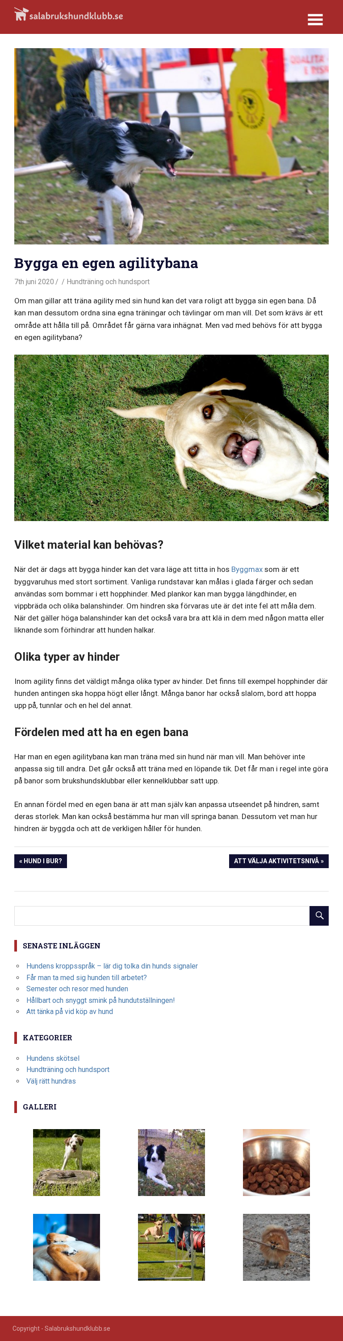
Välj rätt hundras (51, 1081)
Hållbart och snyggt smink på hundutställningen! (100, 1000)
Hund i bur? (42, 862)
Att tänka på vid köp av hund (69, 1011)
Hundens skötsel (52, 1058)
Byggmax (247, 569)
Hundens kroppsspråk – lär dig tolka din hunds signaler (112, 966)
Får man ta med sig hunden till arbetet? (86, 977)
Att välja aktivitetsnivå (276, 862)
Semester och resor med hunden (77, 989)
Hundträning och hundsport (108, 281)
